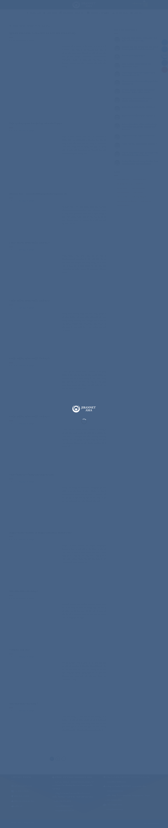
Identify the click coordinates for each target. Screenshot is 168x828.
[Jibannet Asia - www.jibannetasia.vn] (84, 408)
